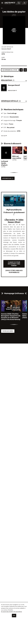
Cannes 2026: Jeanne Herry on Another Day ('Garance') (9, 316)
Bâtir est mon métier (16, 157)
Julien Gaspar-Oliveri (16, 220)
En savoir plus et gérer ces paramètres (11, 611)
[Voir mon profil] (24, 3)
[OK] (14, 615)
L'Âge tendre (10, 219)
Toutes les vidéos (7, 331)
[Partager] (21, 70)
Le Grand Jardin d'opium (4, 163)
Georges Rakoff (6, 49)
